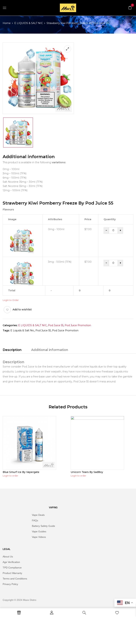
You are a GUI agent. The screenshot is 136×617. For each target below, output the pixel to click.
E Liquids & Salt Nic (22, 330)
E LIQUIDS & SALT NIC (28, 23)
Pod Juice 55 (55, 325)
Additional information (49, 350)
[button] (130, 7)
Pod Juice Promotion (78, 325)
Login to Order (11, 300)
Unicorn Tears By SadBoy (87, 472)
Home (7, 23)
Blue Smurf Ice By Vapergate (21, 472)
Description (12, 350)
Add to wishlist (22, 309)
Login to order (10, 475)
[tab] (12, 350)
